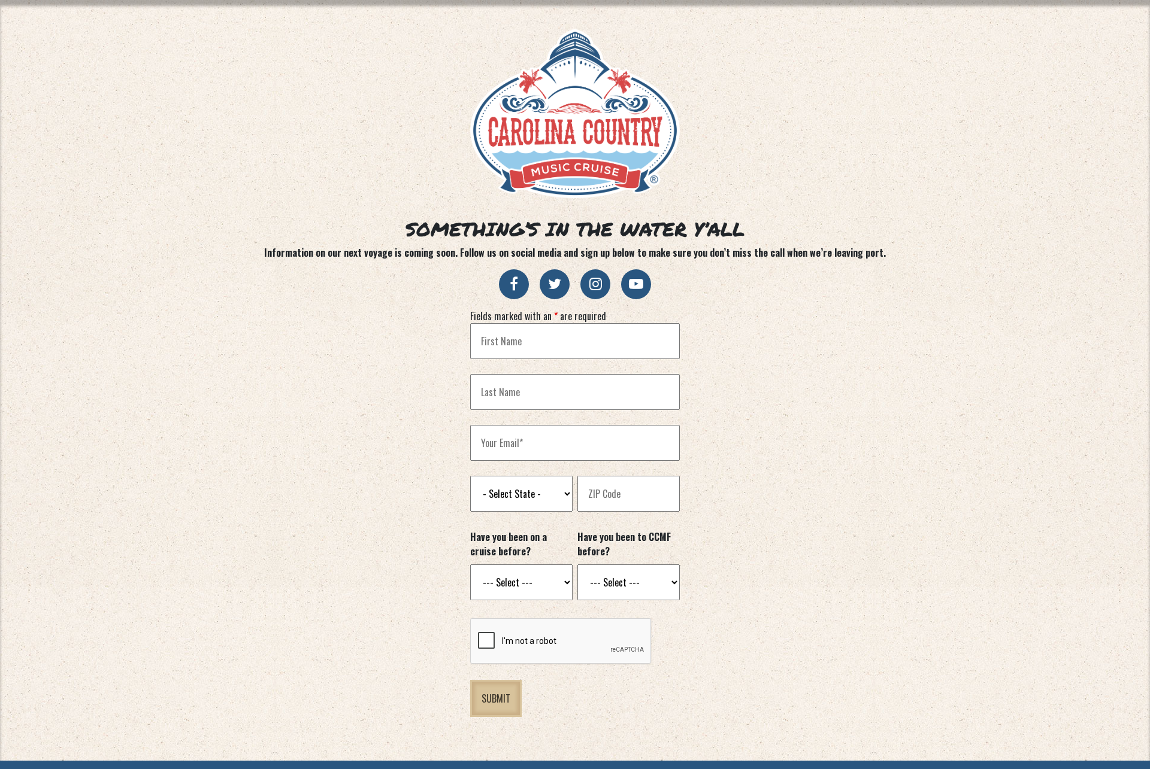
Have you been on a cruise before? (508, 544)
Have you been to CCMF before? (624, 544)
